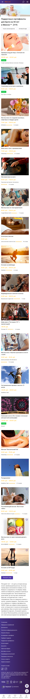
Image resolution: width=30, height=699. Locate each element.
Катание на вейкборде (8, 265)
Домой (3, 697)
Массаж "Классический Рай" (9, 449)
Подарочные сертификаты (7, 640)
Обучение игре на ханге (8, 177)
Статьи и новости (5, 659)
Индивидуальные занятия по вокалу (12, 293)
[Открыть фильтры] (27, 691)
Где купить (3, 646)
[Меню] (27, 2)
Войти (26, 697)
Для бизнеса (4, 627)
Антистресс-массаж (7, 236)
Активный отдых (23, 28)
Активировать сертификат (7, 635)
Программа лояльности (7, 656)
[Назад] (2, 2)
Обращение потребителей (7, 624)
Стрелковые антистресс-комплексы (12, 86)
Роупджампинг (5, 478)
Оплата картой (4, 643)
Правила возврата (5, 661)
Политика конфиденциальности (9, 630)
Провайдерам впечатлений (8, 654)
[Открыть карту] (27, 686)
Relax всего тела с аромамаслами (11, 148)
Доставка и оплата (5, 651)
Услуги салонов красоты (9, 28)
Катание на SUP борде (8, 567)
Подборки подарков (6, 638)
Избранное (15, 697)
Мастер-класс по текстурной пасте (11, 207)
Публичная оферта (5, 648)
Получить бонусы (5, 632)
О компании (4, 622)
